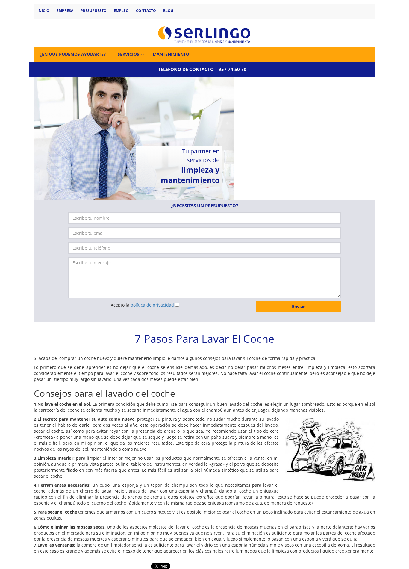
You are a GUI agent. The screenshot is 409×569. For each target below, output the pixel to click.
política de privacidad (152, 305)
